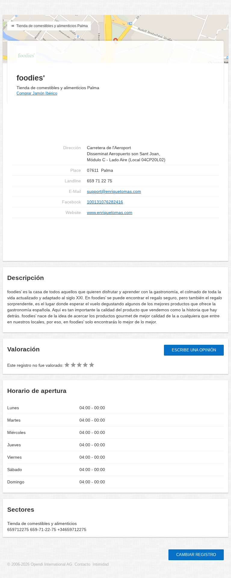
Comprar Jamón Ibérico (37, 93)
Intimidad (101, 564)
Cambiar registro (196, 554)
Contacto (82, 564)
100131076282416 (105, 201)
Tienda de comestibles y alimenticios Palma (51, 26)
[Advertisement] (115, 237)
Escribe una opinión (194, 350)
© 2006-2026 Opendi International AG (39, 564)
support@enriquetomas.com (114, 191)
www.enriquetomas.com (109, 212)
